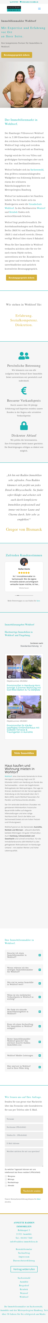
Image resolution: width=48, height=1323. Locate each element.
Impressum (24, 1256)
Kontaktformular (24, 1249)
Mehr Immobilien (24, 753)
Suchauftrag (24, 1252)
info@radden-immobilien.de (24, 1241)
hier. (38, 601)
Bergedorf (24, 1285)
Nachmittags (13, 1182)
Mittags (11, 1179)
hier (39, 1199)
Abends (11, 1185)
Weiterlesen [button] (24, 588)
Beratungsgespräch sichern (17, 54)
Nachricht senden (31, 1190)
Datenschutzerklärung (24, 1260)
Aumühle (24, 1281)
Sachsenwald (37, 169)
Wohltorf (8, 776)
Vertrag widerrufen (24, 1269)
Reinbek (13, 212)
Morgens (11, 1176)
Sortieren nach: (36, 643)
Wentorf (41, 208)
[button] (41, 646)
